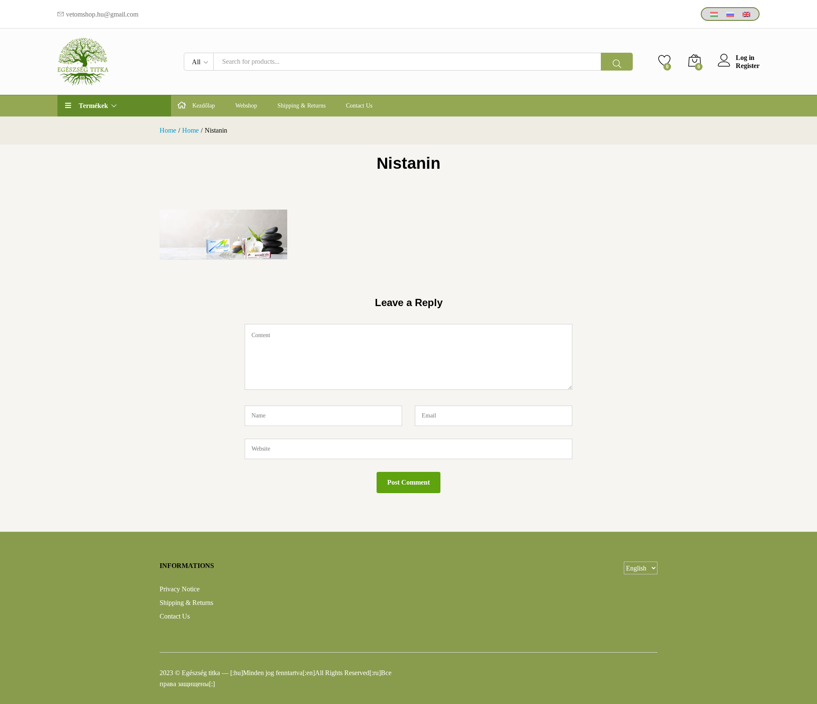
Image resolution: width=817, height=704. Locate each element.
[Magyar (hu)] (714, 13)
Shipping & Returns (301, 106)
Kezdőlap (203, 106)
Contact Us (359, 106)
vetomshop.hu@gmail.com (102, 14)
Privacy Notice (180, 589)
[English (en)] (746, 13)
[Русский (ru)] (730, 13)
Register (748, 65)
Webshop (246, 106)
